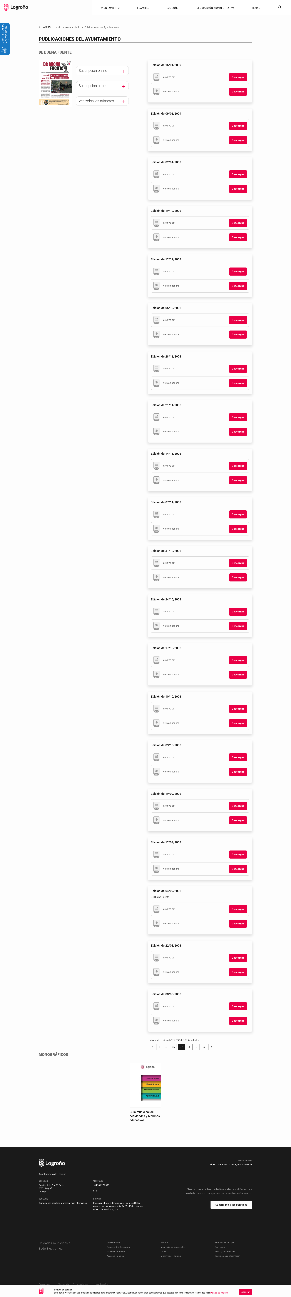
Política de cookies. (219, 1293)
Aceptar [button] (245, 1292)
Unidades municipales (54, 1243)
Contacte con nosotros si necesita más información (63, 1203)
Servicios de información (118, 1247)
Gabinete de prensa (116, 1251)
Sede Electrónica (51, 1248)
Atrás (45, 27)
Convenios (220, 1247)
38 (190, 1048)
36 (174, 1048)
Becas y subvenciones (225, 1251)
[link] (280, 7)
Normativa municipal (224, 1242)
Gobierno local (113, 1242)
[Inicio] (19, 7)
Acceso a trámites (115, 1256)
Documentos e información (227, 1256)
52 (205, 1048)
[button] (166, 1047)
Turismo (164, 1251)
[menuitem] (110, 7)
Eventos (164, 1242)
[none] (6, 7)
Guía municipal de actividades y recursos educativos (145, 1116)
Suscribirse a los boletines (231, 1204)
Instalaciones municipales (173, 1247)
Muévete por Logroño (171, 1256)
